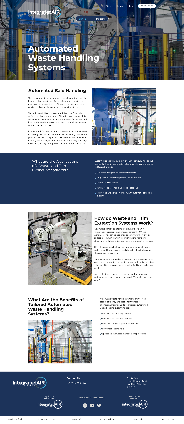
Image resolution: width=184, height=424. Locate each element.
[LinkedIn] (85, 405)
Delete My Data (168, 419)
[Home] (44, 12)
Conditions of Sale (15, 419)
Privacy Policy (76, 419)
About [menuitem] (108, 6)
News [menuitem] (131, 6)
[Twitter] (99, 405)
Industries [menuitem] (101, 19)
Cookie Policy (138, 419)
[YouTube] (92, 405)
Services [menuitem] (120, 6)
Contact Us (147, 6)
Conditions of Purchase (46, 419)
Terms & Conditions (107, 419)
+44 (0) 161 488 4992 (76, 383)
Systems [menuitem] (83, 19)
